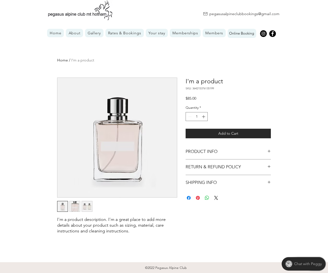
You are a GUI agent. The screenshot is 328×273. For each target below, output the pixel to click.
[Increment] (204, 116)
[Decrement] (189, 116)
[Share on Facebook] (189, 198)
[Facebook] (272, 33)
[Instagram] (263, 33)
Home (62, 60)
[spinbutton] (196, 116)
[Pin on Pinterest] (198, 198)
